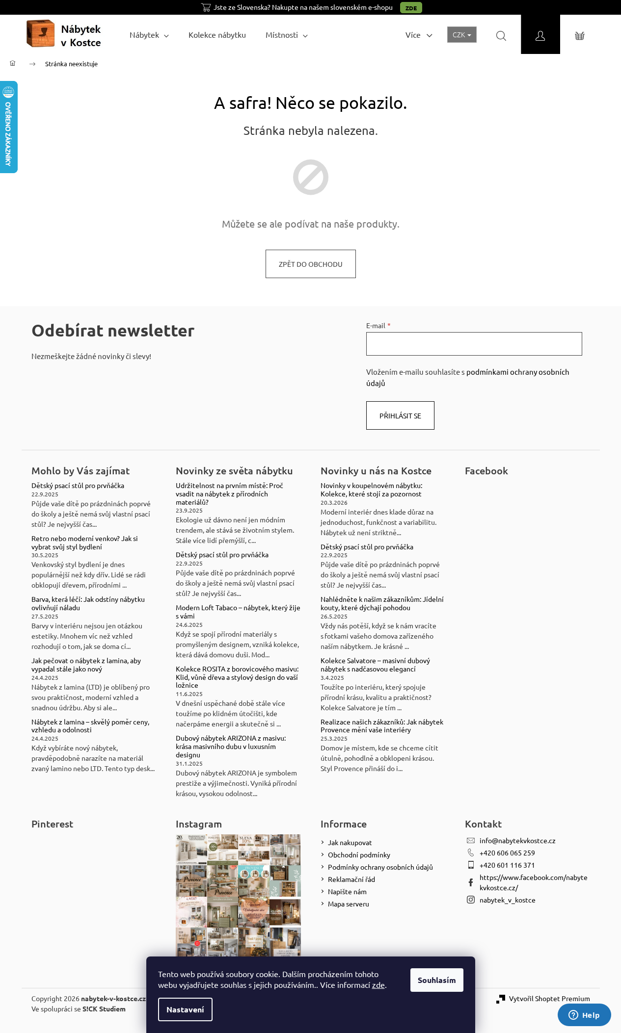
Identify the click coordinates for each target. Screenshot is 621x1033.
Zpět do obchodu (311, 263)
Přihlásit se (400, 415)
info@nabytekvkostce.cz (518, 840)
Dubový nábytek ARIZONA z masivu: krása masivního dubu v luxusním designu (231, 746)
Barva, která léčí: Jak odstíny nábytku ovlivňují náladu (88, 603)
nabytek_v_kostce (508, 899)
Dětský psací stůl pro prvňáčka (77, 485)
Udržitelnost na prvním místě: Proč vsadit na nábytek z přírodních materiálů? (229, 493)
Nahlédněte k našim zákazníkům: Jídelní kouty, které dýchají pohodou (382, 603)
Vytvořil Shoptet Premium (549, 998)
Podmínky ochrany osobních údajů (380, 866)
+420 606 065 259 (507, 852)
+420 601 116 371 (507, 864)
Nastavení (185, 1009)
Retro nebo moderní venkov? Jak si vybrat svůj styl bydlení (84, 542)
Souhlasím (437, 980)
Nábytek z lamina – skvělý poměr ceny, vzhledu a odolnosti (90, 726)
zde (378, 984)
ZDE (411, 8)
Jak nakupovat (350, 842)
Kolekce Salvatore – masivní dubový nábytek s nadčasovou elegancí (375, 664)
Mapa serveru (348, 903)
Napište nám (347, 891)
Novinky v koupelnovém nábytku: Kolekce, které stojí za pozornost (371, 489)
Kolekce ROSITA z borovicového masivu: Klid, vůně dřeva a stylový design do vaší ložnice (237, 677)
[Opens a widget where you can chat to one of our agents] (584, 1016)
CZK (459, 34)
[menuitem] (149, 34)
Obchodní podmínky (359, 854)
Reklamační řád (351, 879)
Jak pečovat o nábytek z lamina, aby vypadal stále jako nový (86, 664)
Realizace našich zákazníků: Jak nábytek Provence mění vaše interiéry (382, 726)
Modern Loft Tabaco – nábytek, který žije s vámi (238, 611)
